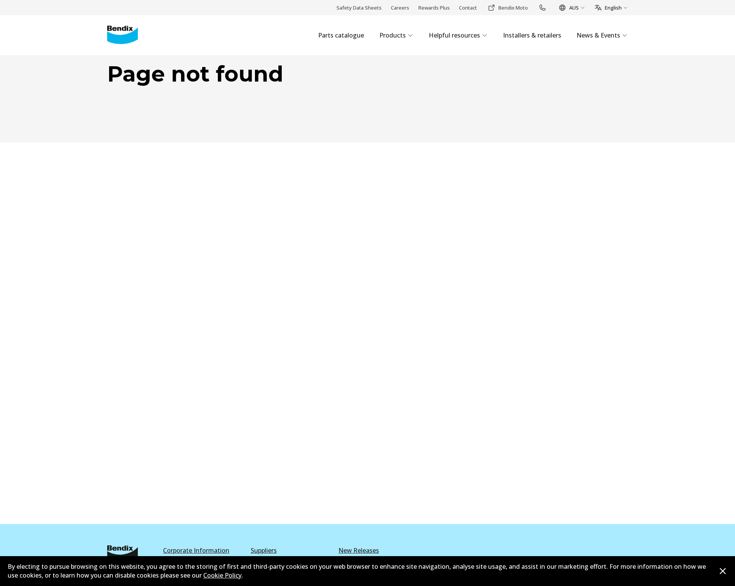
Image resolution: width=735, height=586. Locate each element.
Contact (468, 7)
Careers (400, 7)
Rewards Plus (434, 7)
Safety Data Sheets (359, 7)
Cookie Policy (222, 575)
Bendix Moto (513, 7)
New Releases (358, 550)
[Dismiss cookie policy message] (722, 571)
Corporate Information (196, 550)
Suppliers (264, 550)
